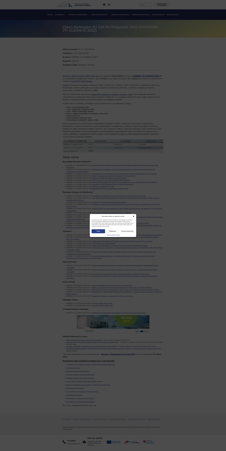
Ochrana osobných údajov (113, 234)
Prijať (98, 231)
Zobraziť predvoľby (127, 231)
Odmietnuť (112, 231)
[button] (133, 216)
